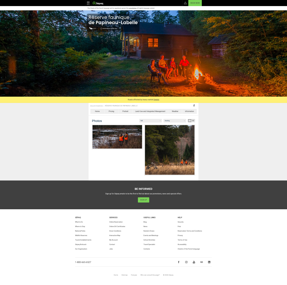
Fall (142, 120)
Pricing (111, 111)
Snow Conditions (115, 231)
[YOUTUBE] (194, 262)
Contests (147, 249)
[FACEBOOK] (178, 262)
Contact (112, 244)
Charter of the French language (189, 249)
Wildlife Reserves (96, 106)
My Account (113, 240)
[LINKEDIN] (209, 262)
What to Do (79, 222)
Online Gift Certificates (117, 226)
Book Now (195, 3)
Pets (179, 226)
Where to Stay (80, 226)
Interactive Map (114, 235)
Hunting (167, 120)
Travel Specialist (149, 244)
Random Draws (149, 231)
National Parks (80, 231)
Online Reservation (116, 222)
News (145, 226)
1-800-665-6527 (83, 262)
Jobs (111, 249)
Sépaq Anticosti (80, 244)
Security (181, 222)
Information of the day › (110, 28)
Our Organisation (81, 249)
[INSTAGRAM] (186, 262)
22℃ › (95, 28)
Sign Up (143, 200)
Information (189, 111)
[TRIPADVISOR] (201, 262)
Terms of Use (182, 240)
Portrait (125, 111)
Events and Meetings (151, 235)
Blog (145, 222)
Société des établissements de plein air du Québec (97, 3)
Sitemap (125, 275)
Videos (193, 120)
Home (97, 111)
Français (134, 275)
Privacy (180, 235)
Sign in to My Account (185, 3)
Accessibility (182, 244)
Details (156, 100)
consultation (133, 8)
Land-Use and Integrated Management (150, 111)
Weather (175, 111)
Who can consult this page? (150, 275)
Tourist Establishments (83, 240)
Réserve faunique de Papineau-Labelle (121, 106)
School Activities (149, 240)
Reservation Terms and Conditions (190, 231)
